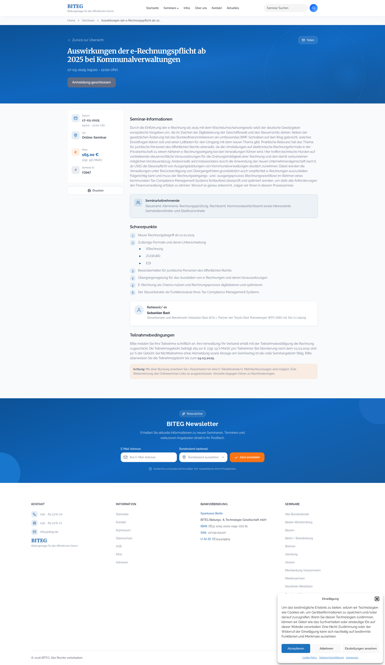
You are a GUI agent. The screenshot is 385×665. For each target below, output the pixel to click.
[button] (377, 599)
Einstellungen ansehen (361, 648)
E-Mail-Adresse (131, 448)
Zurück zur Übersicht (87, 40)
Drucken (97, 190)
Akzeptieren (296, 648)
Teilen (310, 40)
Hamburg (291, 554)
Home (71, 20)
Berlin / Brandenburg (299, 538)
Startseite (152, 8)
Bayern (289, 530)
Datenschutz (124, 538)
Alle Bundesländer (297, 514)
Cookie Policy (309, 657)
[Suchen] (314, 8)
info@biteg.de (49, 531)
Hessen (290, 562)
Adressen (122, 562)
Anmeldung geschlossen (91, 82)
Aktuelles (233, 8)
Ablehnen (326, 648)
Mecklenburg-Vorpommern (303, 570)
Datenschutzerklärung (331, 657)
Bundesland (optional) (193, 448)
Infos (187, 8)
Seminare (170, 8)
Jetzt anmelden (249, 457)
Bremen (290, 546)
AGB (119, 546)
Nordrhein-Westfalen (299, 586)
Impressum (352, 657)
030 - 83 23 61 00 (51, 514)
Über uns (201, 8)
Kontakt (217, 8)
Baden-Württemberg (298, 522)
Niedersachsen (295, 578)
